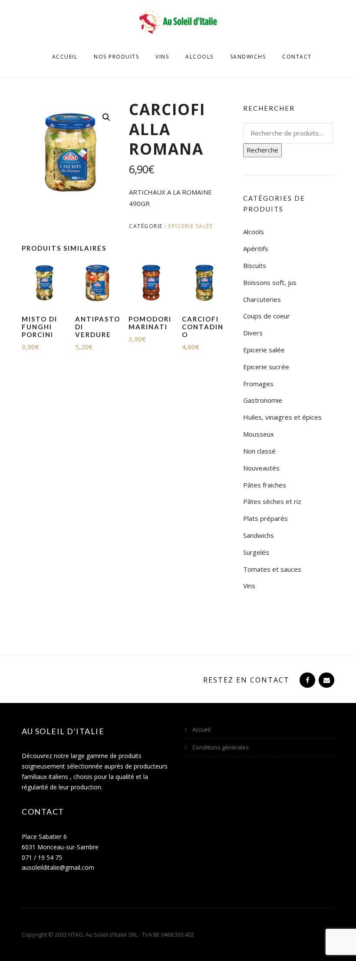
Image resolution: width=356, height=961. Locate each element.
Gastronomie (262, 400)
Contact (297, 56)
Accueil (65, 56)
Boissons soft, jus (270, 282)
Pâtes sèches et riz (272, 501)
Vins (162, 56)
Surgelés (256, 552)
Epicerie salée (190, 226)
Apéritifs (255, 248)
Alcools (199, 56)
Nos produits (116, 56)
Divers (253, 332)
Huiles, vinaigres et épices (282, 417)
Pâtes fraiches (264, 484)
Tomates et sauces (272, 569)
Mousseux (258, 434)
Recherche (262, 150)
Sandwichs (248, 56)
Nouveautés (261, 468)
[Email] (325, 680)
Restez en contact (246, 680)
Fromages (258, 383)
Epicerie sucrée (266, 366)
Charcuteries (262, 299)
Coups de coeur (266, 315)
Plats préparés (265, 518)
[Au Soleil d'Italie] (178, 21)
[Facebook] (306, 680)
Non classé (259, 451)
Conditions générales (220, 747)
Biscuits (254, 265)
